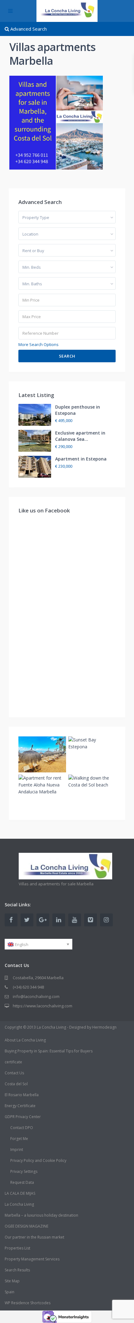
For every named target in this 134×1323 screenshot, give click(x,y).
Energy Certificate (20, 1105)
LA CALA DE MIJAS (20, 1193)
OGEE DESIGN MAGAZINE (26, 1226)
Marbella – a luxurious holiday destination (41, 1215)
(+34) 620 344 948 (28, 987)
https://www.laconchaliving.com (42, 1006)
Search (67, 356)
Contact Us (14, 1073)
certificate (13, 1062)
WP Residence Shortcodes (27, 1302)
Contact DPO (21, 1127)
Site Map (12, 1281)
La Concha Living (19, 1204)
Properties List (17, 1248)
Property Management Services (32, 1259)
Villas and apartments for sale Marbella (56, 884)
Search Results (17, 1270)
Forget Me (19, 1138)
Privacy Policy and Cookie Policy (38, 1160)
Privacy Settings (23, 1171)
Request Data (22, 1182)
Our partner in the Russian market (34, 1237)
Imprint (16, 1149)
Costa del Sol (16, 1083)
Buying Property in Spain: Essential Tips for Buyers (49, 1051)
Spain (9, 1292)
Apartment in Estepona (81, 459)
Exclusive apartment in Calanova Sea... (80, 436)
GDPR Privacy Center (23, 1116)
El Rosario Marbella (22, 1094)
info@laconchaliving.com (36, 996)
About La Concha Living (25, 1040)
